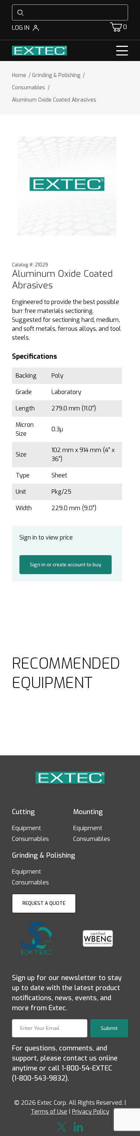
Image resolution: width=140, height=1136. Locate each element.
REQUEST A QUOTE (43, 903)
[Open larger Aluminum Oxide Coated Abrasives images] (67, 186)
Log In (20, 28)
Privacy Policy (90, 1112)
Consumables (30, 839)
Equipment (26, 828)
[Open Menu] (122, 51)
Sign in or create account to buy (65, 564)
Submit (109, 1028)
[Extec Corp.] (39, 50)
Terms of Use (49, 1112)
